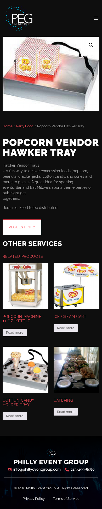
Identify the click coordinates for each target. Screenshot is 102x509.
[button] (91, 45)
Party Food (24, 126)
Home (8, 126)
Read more (15, 332)
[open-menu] (96, 18)
